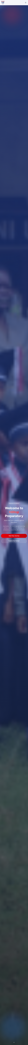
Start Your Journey (14, 535)
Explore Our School (14, 541)
